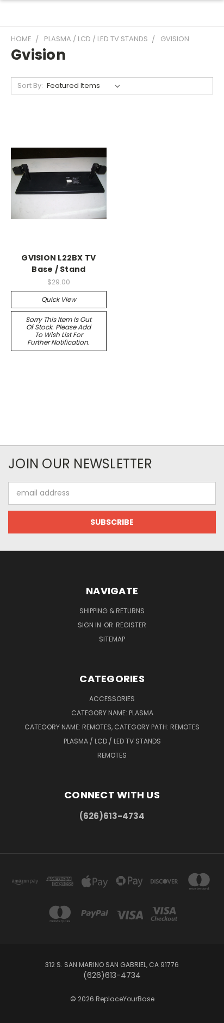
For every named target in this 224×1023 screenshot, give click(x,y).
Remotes (112, 755)
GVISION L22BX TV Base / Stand (58, 263)
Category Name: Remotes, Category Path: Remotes (112, 727)
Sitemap (112, 639)
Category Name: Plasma (112, 712)
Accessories (112, 698)
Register (131, 625)
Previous (17, 1012)
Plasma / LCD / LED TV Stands (112, 741)
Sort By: (30, 85)
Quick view (58, 299)
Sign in (90, 625)
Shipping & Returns (112, 610)
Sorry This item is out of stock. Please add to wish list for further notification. (58, 331)
